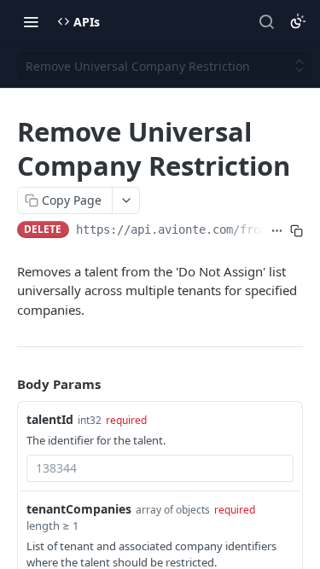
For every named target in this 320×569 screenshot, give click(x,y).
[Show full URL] (277, 231)
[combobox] (160, 468)
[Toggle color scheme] (297, 21)
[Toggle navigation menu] (30, 21)
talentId (49, 419)
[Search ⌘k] (266, 21)
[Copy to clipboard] (296, 231)
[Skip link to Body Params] (5, 384)
